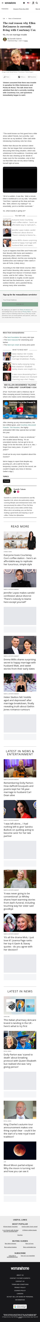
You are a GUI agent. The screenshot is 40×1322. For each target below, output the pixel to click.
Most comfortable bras (29, 1247)
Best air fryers (29, 1243)
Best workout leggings (10, 1247)
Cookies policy (20, 1290)
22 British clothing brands (29, 1230)
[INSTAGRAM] (18, 491)
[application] (20, 178)
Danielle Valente (16, 39)
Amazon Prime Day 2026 (21, 9)
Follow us (22, 77)
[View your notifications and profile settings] (24, 3)
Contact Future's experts (20, 1278)
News (26, 41)
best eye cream (13, 345)
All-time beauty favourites (10, 1226)
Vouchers (20, 1235)
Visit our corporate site (29, 1315)
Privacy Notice (27, 311)
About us (20, 1275)
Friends (6, 481)
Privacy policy (20, 1287)
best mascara (12, 340)
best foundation (13, 337)
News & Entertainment (14, 18)
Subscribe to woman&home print (12, 1256)
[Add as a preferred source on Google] (20, 1306)
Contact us (20, 1281)
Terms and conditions (20, 1284)
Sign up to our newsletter (28, 1255)
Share (7, 77)
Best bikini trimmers (10, 1243)
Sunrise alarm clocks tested (29, 1226)
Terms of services (25, 309)
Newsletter (33, 77)
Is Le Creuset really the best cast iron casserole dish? (10, 1230)
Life (4, 18)
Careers (20, 1293)
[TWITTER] (15, 491)
